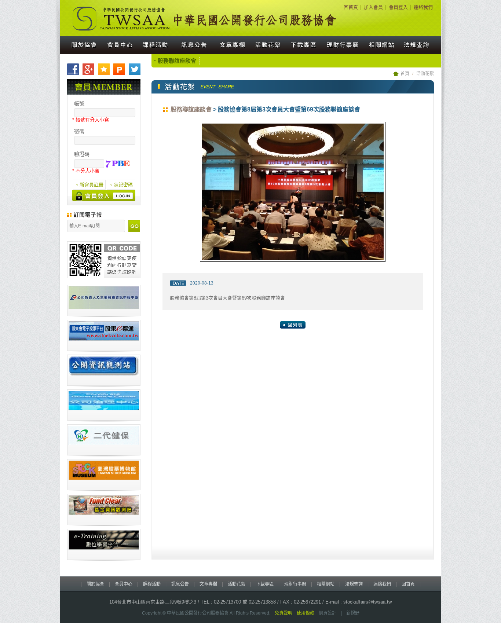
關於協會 (81, 45)
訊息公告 (193, 45)
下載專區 (304, 45)
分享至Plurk (119, 69)
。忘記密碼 (121, 184)
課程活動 (156, 45)
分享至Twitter (134, 69)
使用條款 (305, 613)
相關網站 (382, 45)
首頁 (405, 73)
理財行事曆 (343, 45)
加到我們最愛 (104, 69)
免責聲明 (283, 613)
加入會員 (373, 7)
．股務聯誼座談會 (174, 61)
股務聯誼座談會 (191, 109)
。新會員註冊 (89, 184)
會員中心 (120, 45)
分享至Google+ (88, 69)
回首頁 (351, 7)
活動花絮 (269, 45)
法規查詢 (420, 45)
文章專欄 (231, 45)
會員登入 (398, 7)
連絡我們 (423, 7)
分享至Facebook (73, 69)
